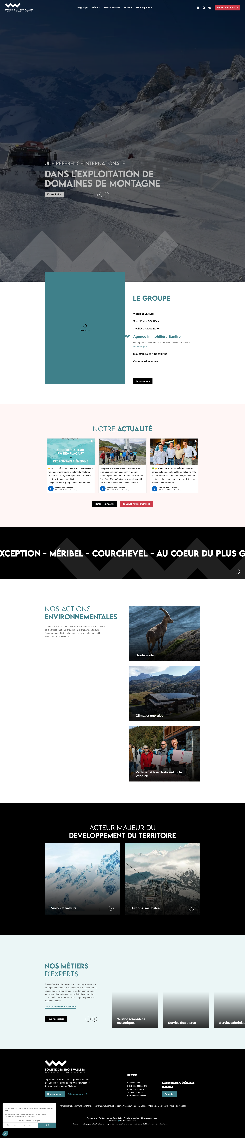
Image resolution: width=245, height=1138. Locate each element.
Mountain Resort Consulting (157, 344)
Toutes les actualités (104, 504)
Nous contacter (54, 1094)
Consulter (169, 1094)
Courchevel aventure (145, 367)
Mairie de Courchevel (158, 1106)
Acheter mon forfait (226, 8)
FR (209, 7)
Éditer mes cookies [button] (149, 1118)
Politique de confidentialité (110, 1118)
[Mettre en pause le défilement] (237, 571)
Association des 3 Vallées (136, 1106)
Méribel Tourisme (94, 1106)
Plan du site (92, 1118)
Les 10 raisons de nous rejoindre (60, 1007)
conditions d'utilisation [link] (143, 1124)
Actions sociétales (145, 908)
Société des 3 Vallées (146, 321)
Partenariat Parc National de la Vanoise (159, 774)
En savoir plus (54, 194)
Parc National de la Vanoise (72, 1106)
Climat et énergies (149, 715)
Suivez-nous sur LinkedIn (138, 504)
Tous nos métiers (55, 1019)
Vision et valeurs (143, 313)
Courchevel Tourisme (113, 1106)
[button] (99, 194)
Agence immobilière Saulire (150, 336)
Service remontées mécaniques (131, 1021)
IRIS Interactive (129, 1121)
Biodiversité (145, 655)
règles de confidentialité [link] (116, 1124)
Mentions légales (131, 1118)
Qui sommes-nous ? (77, 1094)
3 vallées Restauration (146, 328)
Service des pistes (182, 1023)
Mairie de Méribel (178, 1106)
